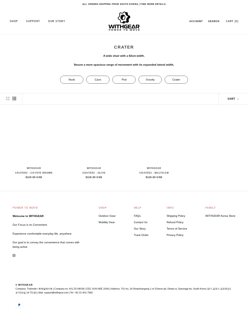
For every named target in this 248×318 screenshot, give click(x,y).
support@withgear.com (56, 292)
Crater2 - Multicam (154, 172)
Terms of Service (177, 228)
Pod (124, 79)
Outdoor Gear (107, 215)
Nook (72, 79)
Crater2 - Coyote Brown (34, 172)
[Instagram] (14, 255)
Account (196, 21)
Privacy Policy (175, 235)
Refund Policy (175, 222)
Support (33, 21)
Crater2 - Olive (94, 172)
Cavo (98, 79)
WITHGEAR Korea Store (220, 215)
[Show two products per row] (7, 98)
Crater (176, 79)
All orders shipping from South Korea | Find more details (124, 4)
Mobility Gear (107, 222)
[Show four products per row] (14, 98)
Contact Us (140, 222)
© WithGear (24, 285)
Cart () (232, 21)
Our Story (56, 21)
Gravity (150, 79)
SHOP (14, 21)
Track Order (141, 235)
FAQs (137, 215)
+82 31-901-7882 (83, 292)
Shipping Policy (176, 215)
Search (214, 21)
